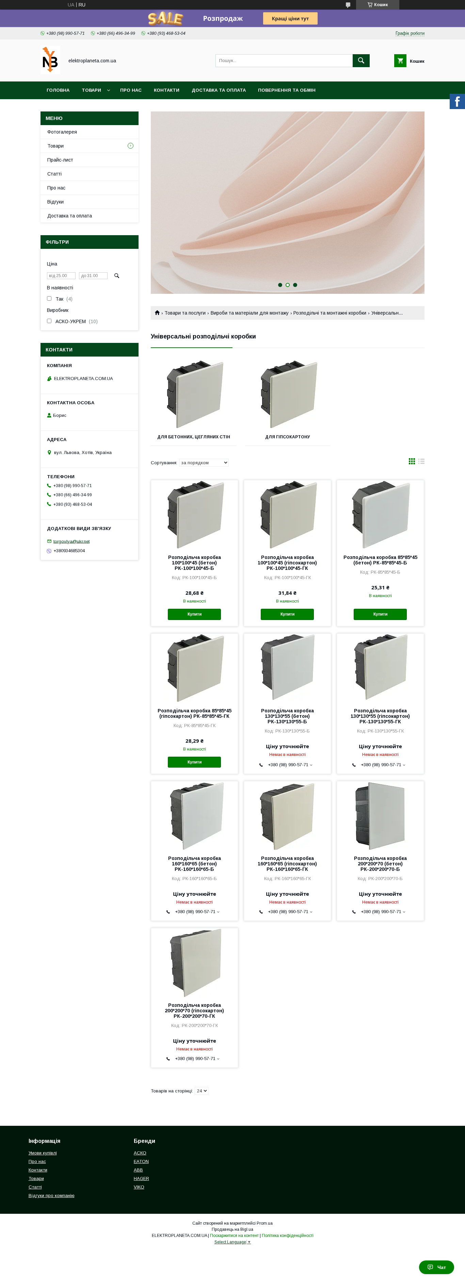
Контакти (166, 90)
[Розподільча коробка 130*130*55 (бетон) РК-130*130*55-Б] (287, 668)
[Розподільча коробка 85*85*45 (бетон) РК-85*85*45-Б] (380, 514)
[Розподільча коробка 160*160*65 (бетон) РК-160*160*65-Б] (194, 815)
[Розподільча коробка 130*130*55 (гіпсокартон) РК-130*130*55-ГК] (380, 668)
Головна (58, 90)
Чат (441, 1267)
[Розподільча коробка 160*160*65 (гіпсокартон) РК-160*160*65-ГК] (287, 815)
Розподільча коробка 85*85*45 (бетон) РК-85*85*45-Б (380, 560)
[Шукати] (361, 60)
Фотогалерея (62, 132)
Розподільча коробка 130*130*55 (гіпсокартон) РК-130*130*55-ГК (380, 716)
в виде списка (421, 463)
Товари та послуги (185, 313)
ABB (138, 1170)
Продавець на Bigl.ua (232, 1229)
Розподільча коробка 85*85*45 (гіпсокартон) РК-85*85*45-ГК (194, 713)
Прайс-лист (60, 160)
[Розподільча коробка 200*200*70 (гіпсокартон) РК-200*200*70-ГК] (194, 962)
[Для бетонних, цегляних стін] (193, 394)
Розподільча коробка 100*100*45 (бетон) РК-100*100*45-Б (194, 563)
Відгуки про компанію (52, 1195)
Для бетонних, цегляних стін (193, 437)
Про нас (131, 90)
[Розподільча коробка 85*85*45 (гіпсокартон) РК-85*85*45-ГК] (194, 668)
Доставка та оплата (219, 90)
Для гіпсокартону (287, 437)
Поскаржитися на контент (234, 1235)
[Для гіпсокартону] (288, 394)
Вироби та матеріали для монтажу (250, 313)
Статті (54, 174)
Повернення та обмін (287, 90)
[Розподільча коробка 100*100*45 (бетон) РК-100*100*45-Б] (194, 514)
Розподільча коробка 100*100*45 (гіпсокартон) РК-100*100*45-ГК (287, 563)
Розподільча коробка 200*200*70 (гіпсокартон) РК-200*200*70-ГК (194, 1010)
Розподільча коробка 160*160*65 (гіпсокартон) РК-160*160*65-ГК (287, 864)
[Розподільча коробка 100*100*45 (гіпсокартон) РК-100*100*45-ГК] (287, 514)
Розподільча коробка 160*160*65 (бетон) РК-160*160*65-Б (194, 864)
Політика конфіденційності (288, 1235)
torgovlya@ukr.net (71, 541)
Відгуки (55, 202)
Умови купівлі (43, 1152)
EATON (141, 1161)
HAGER (141, 1178)
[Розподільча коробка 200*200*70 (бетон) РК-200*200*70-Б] (380, 815)
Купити (195, 614)
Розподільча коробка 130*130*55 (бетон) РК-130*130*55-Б (287, 716)
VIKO (139, 1187)
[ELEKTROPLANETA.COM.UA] (50, 72)
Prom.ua (265, 1223)
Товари (91, 90)
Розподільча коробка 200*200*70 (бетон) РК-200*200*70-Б (380, 864)
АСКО (140, 1152)
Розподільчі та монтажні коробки (329, 313)
